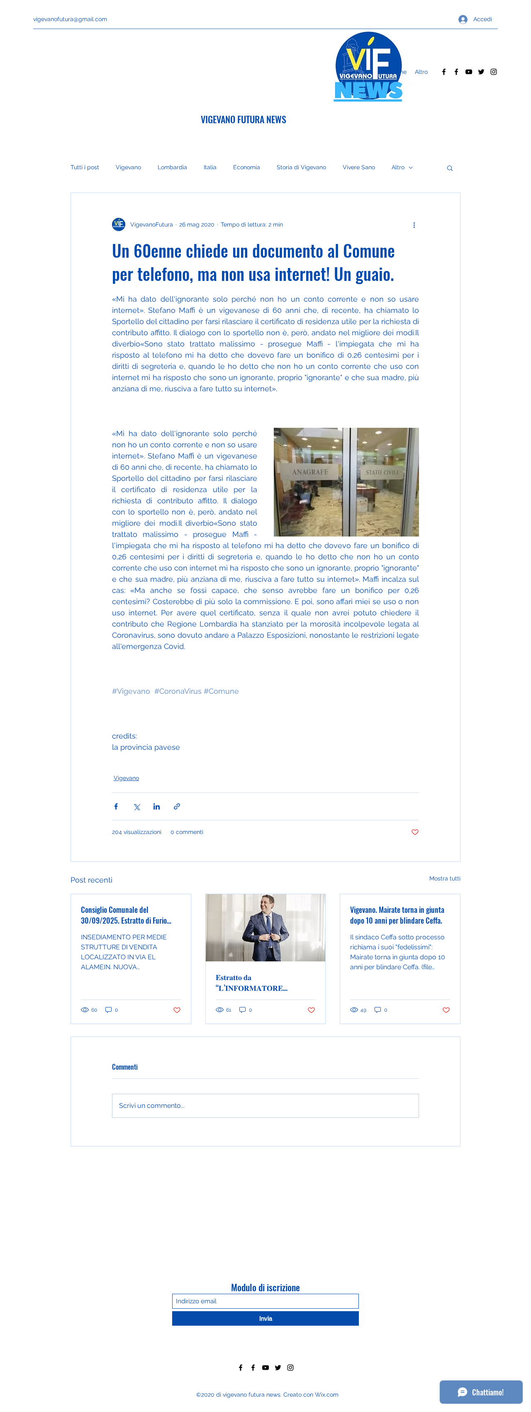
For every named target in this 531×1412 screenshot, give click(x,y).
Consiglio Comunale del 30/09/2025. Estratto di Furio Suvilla (124, 915)
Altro (398, 167)
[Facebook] (444, 72)
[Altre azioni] (414, 224)
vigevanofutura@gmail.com (70, 19)
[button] (450, 167)
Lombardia (172, 167)
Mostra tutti (444, 878)
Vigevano (128, 167)
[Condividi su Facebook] (116, 806)
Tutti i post (85, 167)
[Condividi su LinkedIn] (157, 806)
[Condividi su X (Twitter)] (136, 806)
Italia (210, 167)
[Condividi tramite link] (177, 806)
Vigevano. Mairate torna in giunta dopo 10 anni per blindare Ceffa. (397, 915)
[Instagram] (494, 72)
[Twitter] (481, 72)
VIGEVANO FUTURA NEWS (243, 119)
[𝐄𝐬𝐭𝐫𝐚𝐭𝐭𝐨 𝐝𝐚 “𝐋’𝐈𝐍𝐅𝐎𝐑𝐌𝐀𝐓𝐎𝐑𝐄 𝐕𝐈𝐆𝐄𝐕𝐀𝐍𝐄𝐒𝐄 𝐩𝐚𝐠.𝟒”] (266, 927)
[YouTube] (469, 72)
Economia (246, 167)
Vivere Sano (359, 167)
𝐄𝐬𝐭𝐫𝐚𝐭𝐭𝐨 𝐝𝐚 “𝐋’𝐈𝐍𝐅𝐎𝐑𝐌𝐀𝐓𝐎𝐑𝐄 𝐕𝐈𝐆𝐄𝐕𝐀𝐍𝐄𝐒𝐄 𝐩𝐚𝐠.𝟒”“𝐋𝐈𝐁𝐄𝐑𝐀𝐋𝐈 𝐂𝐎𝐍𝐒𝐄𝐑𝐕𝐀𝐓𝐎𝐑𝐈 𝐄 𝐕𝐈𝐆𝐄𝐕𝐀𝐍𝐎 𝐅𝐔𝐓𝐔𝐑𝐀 (253, 982)
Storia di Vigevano (301, 167)
